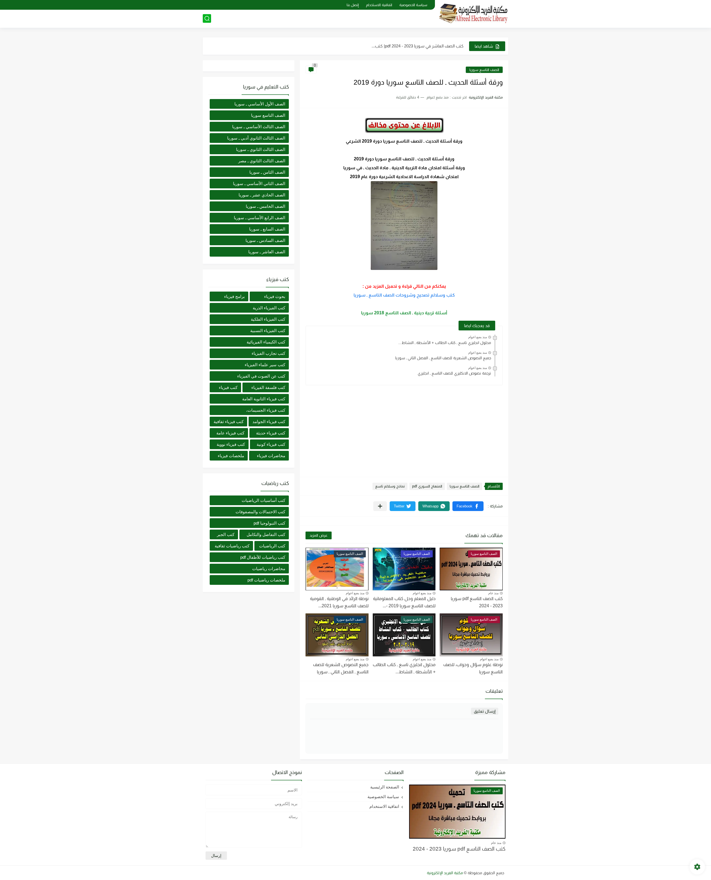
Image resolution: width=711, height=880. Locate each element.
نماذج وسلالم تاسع (390, 486)
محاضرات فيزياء (271, 455)
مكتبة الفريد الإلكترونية (445, 873)
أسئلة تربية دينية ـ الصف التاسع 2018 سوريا (404, 312)
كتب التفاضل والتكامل (266, 534)
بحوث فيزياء (274, 296)
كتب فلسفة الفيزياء (268, 387)
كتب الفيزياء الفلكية (268, 319)
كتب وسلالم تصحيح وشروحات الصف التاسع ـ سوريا (404, 295)
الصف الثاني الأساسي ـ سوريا (259, 183)
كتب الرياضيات (272, 545)
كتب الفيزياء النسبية (267, 330)
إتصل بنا (353, 5)
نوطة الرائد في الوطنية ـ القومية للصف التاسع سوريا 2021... (339, 602)
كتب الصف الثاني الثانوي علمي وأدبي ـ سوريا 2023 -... (418, 46)
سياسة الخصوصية (413, 5)
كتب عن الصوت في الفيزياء (261, 376)
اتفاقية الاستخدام (379, 5)
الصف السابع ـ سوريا (267, 229)
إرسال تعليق (484, 711)
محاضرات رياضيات (268, 568)
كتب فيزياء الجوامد (268, 421)
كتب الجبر (225, 534)
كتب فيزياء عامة (230, 433)
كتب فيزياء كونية (271, 444)
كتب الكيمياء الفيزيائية (266, 342)
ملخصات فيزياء (231, 455)
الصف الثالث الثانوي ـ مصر (261, 160)
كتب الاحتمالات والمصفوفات (260, 511)
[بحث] (207, 18)
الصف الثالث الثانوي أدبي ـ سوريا (256, 138)
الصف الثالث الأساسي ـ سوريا (258, 126)
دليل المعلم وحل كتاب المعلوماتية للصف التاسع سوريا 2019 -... (404, 602)
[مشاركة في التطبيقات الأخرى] (380, 506)
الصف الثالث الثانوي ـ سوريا (260, 149)
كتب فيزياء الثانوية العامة (263, 398)
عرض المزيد (318, 535)
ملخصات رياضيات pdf (266, 580)
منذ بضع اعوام (477, 337)
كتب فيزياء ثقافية (229, 421)
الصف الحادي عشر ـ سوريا (262, 195)
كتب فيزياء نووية (231, 444)
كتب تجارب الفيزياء (268, 353)
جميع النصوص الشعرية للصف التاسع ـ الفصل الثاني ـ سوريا (443, 358)
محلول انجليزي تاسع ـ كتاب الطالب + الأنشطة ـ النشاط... (444, 342)
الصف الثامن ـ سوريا (267, 172)
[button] (468, 506)
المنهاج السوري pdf (427, 486)
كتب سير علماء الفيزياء (265, 364)
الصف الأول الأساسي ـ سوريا (259, 104)
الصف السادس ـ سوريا (265, 240)
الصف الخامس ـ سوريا (265, 206)
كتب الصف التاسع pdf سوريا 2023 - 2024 (459, 849)
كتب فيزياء (228, 387)
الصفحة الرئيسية (384, 787)
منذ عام (493, 593)
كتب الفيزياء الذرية (269, 307)
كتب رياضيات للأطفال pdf (262, 557)
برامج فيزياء (234, 296)
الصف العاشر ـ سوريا (266, 251)
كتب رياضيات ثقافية (232, 545)
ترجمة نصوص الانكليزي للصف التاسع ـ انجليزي (454, 373)
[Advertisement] (404, 428)
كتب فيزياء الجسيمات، (265, 410)
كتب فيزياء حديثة (270, 433)
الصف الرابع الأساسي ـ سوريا (259, 217)
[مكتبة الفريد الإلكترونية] (473, 13)
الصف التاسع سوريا (484, 70)
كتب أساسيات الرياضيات (263, 500)
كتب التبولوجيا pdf (269, 523)
